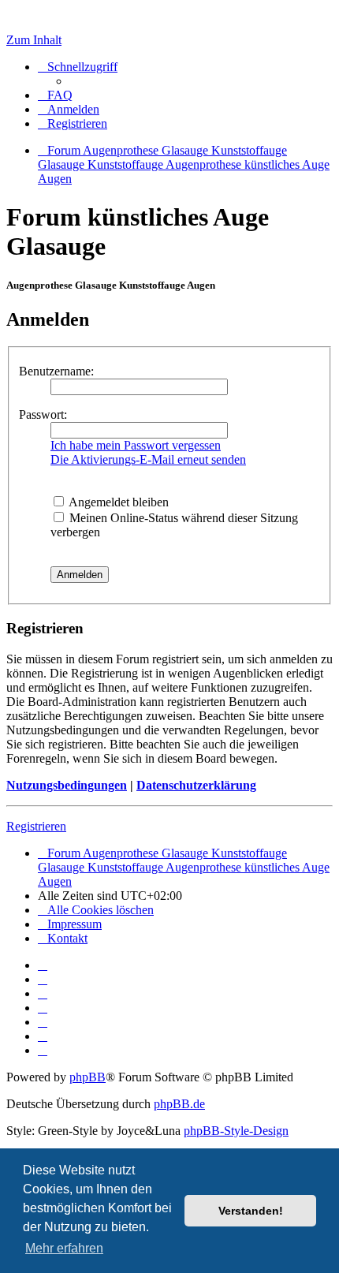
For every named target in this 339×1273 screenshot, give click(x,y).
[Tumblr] (42, 1036)
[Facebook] (42, 979)
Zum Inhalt (33, 40)
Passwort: (43, 414)
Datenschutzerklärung (196, 785)
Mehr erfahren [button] (64, 1248)
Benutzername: (56, 371)
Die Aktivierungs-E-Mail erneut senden (148, 459)
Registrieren (36, 826)
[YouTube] (42, 1050)
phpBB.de (179, 1104)
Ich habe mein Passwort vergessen (135, 445)
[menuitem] (55, 95)
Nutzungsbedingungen (66, 785)
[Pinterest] (42, 1021)
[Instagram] (42, 1007)
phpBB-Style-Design (236, 1130)
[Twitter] (42, 993)
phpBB (87, 1077)
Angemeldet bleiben (117, 502)
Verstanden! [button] (250, 1210)
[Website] (42, 965)
